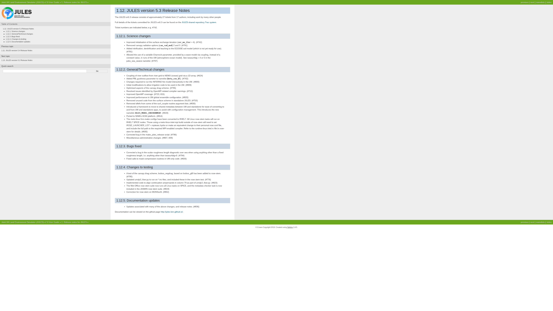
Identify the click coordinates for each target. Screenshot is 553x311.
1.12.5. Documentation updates (18, 42)
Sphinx (290, 227)
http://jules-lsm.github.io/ (172, 212)
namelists (540, 2)
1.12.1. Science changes (15, 31)
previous (525, 2)
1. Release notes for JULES (74, 2)
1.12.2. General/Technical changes (19, 34)
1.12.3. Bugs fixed (13, 37)
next (532, 2)
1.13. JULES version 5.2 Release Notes (16, 60)
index (549, 2)
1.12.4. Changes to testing (16, 39)
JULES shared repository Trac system (199, 22)
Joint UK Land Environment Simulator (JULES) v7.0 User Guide (30, 2)
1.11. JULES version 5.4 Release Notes (16, 51)
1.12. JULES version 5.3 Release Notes (18, 29)
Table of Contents (9, 24)
